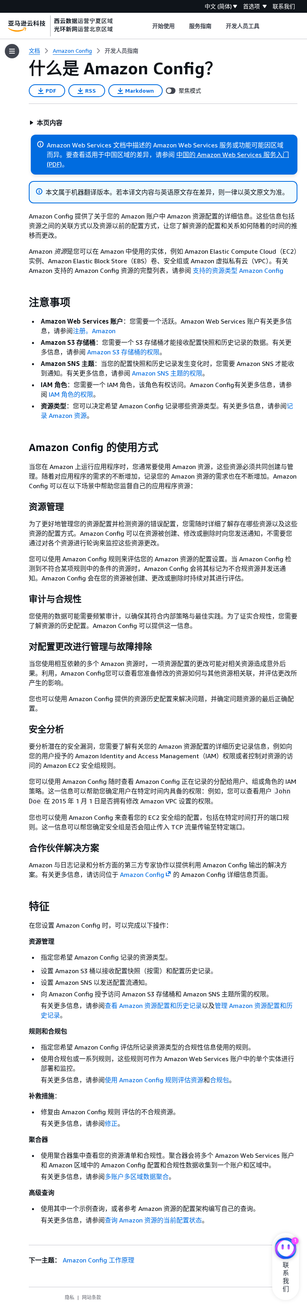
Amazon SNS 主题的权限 (167, 373)
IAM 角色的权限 (71, 394)
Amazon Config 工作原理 (98, 1260)
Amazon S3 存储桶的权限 (123, 352)
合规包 (219, 1080)
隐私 (69, 1297)
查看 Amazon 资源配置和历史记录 (153, 1006)
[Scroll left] (146, 26)
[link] (121, 51)
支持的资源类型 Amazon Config (238, 270)
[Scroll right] (266, 26)
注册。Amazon (94, 331)
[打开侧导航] (12, 51)
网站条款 (91, 1297)
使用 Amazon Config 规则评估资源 (154, 1080)
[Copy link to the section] (22, 302)
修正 (111, 1123)
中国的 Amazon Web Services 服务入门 (232, 155)
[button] (45, 123)
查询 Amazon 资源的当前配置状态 (153, 1220)
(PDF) (54, 164)
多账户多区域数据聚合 (137, 1177)
